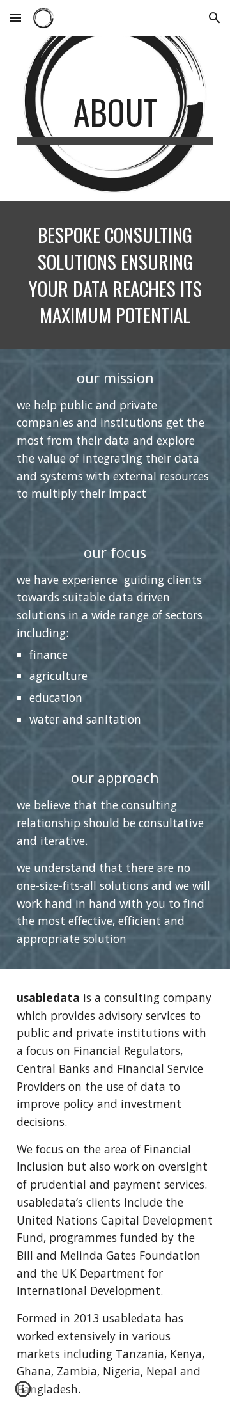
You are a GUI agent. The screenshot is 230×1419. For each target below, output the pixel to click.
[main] (115, 118)
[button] (15, 17)
